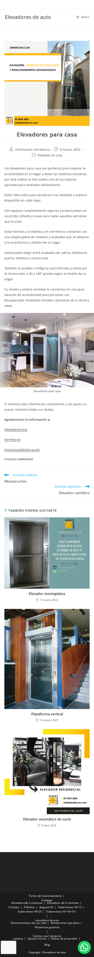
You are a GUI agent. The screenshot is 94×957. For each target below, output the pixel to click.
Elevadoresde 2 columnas (27, 903)
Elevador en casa (50, 155)
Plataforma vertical (47, 714)
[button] (84, 947)
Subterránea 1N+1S (70, 907)
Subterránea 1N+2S (30, 911)
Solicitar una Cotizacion (47, 936)
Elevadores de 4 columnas (63, 903)
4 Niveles (29, 907)
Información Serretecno (32, 149)
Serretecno (12, 439)
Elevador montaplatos (47, 593)
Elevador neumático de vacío (47, 819)
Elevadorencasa (15, 429)
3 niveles (14, 907)
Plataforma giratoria (47, 927)
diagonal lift (46, 907)
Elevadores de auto (28, 17)
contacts (18, 938)
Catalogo (47, 900)
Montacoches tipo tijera (65, 923)
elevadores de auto (47, 920)
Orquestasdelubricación (22, 450)
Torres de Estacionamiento (45, 896)
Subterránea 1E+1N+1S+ (61, 911)
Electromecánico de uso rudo (28, 923)
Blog (47, 945)
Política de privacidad (64, 938)
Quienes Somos (37, 938)
